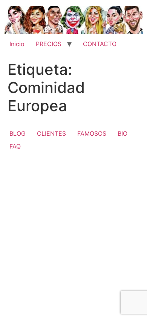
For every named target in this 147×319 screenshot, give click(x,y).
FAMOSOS (91, 133)
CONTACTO (99, 44)
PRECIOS (48, 44)
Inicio (16, 44)
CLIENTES (51, 133)
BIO (122, 133)
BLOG (17, 133)
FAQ (15, 146)
